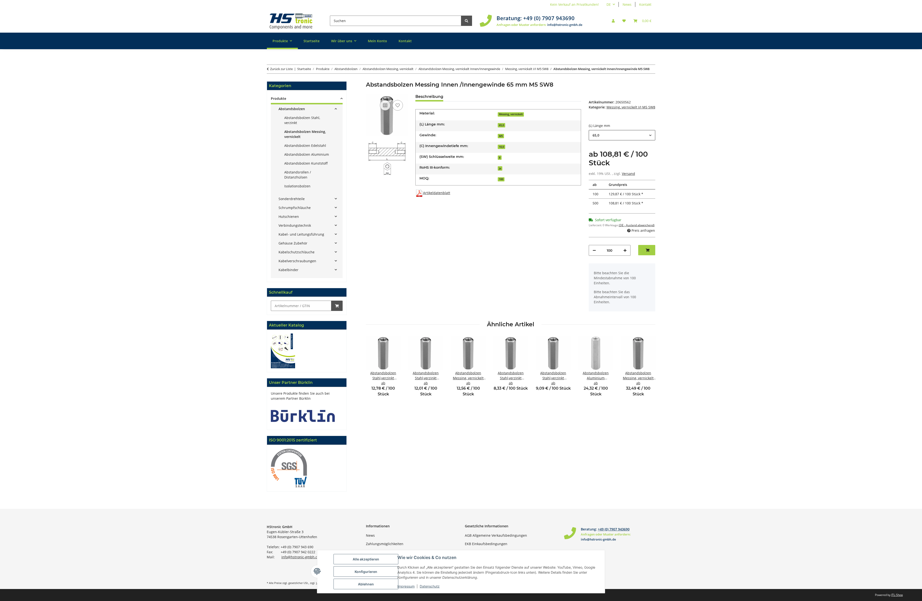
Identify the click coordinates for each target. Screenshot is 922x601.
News (627, 4)
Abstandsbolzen (292, 109)
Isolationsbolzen (297, 186)
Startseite (311, 41)
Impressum (406, 586)
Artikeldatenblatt (436, 192)
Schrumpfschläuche (295, 207)
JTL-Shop (897, 595)
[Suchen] (466, 21)
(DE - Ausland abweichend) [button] (637, 225)
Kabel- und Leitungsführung (301, 234)
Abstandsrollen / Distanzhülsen (297, 174)
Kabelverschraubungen (297, 261)
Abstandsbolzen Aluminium (306, 154)
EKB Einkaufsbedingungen (486, 543)
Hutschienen (289, 216)
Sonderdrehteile (292, 198)
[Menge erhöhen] (625, 250)
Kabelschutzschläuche (297, 252)
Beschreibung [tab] (429, 96)
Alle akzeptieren (366, 559)
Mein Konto (377, 41)
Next (647, 369)
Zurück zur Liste (281, 69)
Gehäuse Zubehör (293, 243)
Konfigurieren (366, 572)
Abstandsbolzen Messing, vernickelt (305, 134)
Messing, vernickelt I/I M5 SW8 (631, 107)
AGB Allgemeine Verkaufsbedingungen (496, 535)
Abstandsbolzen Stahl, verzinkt (302, 120)
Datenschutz (430, 586)
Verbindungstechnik (295, 225)
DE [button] (609, 4)
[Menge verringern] (594, 250)
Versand (628, 173)
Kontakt (645, 4)
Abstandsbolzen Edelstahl (305, 145)
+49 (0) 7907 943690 (549, 18)
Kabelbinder (288, 270)
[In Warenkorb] (337, 306)
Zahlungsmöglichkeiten (384, 543)
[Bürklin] (303, 415)
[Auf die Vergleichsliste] (385, 105)
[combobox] (622, 135)
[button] (613, 20)
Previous (374, 369)
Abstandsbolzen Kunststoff (306, 163)
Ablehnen (366, 584)
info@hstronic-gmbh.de (564, 25)
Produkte (278, 98)
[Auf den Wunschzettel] (397, 105)
